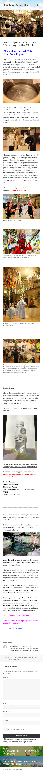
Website (6, 720)
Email (6, 712)
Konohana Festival (14, 659)
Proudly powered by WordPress (12, 769)
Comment (6, 678)
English (36, 657)
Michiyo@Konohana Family (23, 657)
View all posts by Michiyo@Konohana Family (23, 650)
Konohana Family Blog (16, 5)
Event (6, 659)
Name (5, 704)
